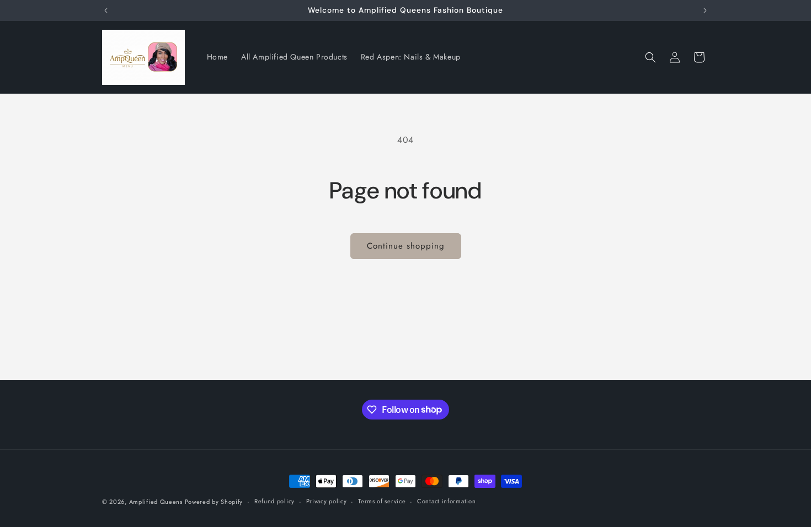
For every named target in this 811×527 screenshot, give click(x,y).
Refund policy (274, 501)
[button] (650, 57)
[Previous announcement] (106, 10)
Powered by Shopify (214, 501)
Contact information (446, 501)
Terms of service (382, 501)
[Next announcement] (705, 10)
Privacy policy (326, 501)
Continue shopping (406, 246)
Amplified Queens (157, 501)
